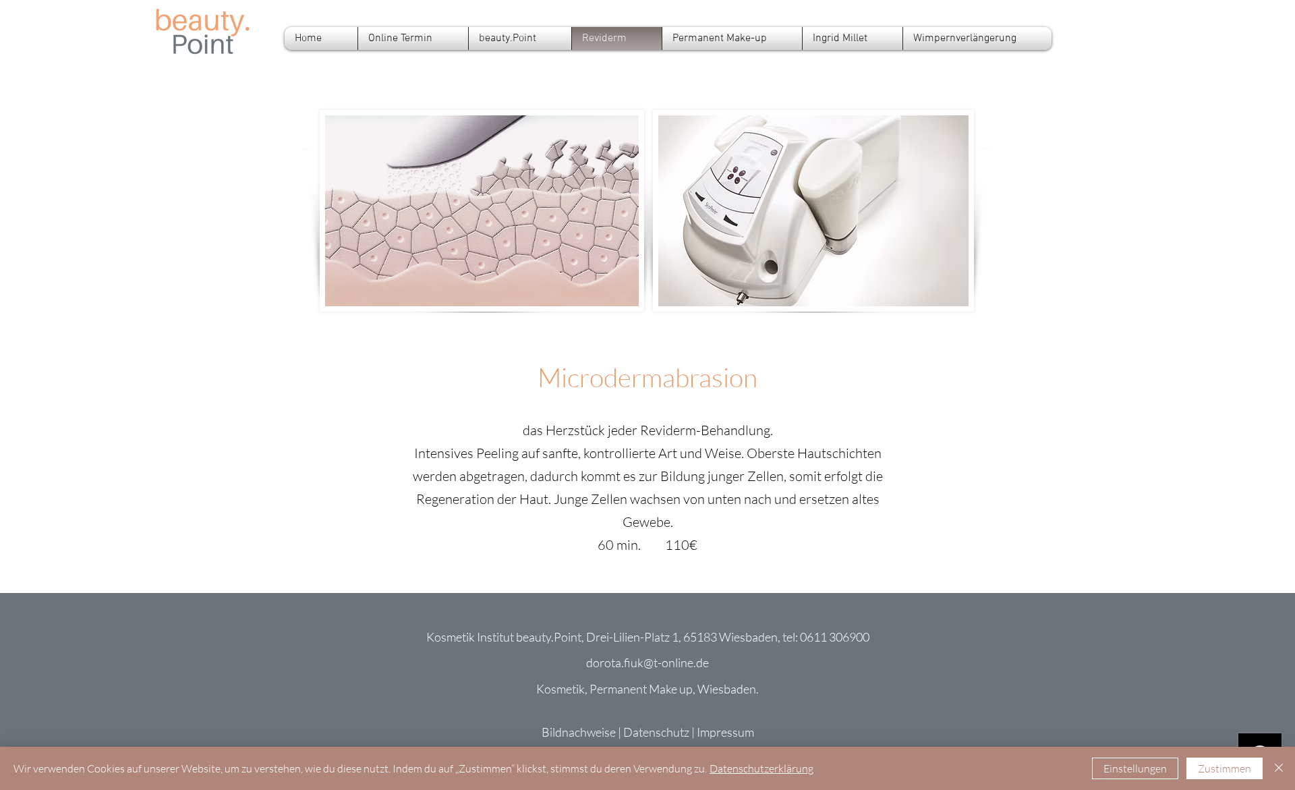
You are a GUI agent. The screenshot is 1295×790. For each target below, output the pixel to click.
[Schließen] (1279, 768)
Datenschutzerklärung (761, 768)
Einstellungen (1135, 768)
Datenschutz (656, 732)
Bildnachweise (579, 732)
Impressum (725, 732)
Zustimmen (1224, 768)
